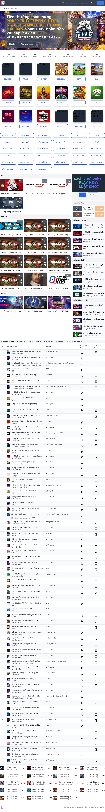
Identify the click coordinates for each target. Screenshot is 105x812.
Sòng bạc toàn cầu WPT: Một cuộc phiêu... (25, 620)
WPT (12, 505)
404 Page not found (11, 8)
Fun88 (13, 727)
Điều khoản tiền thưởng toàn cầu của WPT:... (26, 690)
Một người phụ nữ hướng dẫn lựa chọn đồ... (26, 742)
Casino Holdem (44, 126)
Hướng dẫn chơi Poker (69, 3)
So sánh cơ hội (79, 156)
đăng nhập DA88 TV (18, 524)
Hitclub (13, 582)
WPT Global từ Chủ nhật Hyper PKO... (24, 731)
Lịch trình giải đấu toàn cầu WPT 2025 (24, 539)
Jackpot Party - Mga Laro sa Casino (80, 126)
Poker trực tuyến (17, 464)
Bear (79, 79)
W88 (84, 296)
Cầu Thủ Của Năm (97, 275)
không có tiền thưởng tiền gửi (21, 698)
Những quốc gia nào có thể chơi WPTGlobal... (27, 357)
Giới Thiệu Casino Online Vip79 (22, 479)
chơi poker (43, 169)
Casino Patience (98, 103)
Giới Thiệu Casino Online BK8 (21, 609)
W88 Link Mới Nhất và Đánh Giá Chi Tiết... (25, 380)
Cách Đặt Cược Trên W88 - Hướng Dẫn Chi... (26, 603)
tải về (93, 3)
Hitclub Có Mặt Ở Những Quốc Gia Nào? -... (26, 591)
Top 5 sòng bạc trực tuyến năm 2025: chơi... (26, 433)
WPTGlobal (15, 359)
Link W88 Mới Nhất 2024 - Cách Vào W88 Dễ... (27, 568)
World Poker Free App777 (32, 24)
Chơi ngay (99, 208)
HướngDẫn (15, 475)
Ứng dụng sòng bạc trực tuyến (22, 388)
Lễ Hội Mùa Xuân (97, 256)
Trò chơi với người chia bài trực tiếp (27, 142)
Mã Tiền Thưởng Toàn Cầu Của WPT (93, 228)
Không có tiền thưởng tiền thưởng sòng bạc (26, 365)
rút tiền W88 (15, 441)
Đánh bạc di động (45, 149)
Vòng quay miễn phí (9, 162)
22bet (13, 412)
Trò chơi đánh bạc (27, 135)
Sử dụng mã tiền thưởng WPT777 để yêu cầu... (25, 515)
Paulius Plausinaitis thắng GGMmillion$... (25, 450)
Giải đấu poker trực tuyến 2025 (22, 663)
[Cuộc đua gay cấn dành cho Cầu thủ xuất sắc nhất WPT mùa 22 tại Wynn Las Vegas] (77, 273)
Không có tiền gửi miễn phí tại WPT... (24, 497)
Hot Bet (44, 79)
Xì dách (61, 135)
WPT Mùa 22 (86, 275)
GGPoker (14, 377)
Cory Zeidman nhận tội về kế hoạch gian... (25, 508)
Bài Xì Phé (86, 315)
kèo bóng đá (15, 750)
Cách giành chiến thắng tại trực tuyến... (25, 737)
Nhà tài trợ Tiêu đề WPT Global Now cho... (25, 708)
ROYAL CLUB (61, 126)
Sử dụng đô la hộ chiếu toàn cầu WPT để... (26, 551)
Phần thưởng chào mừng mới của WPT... (25, 667)
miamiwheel (62, 103)
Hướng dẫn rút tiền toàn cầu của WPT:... (25, 545)
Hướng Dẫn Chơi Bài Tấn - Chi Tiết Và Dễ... (26, 702)
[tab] (9, 55)
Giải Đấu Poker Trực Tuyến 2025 (92, 268)
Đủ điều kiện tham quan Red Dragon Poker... (26, 456)
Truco (25, 79)
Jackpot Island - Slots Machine (98, 126)
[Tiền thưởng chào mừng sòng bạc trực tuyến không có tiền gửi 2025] (77, 327)
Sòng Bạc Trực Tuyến (90, 329)
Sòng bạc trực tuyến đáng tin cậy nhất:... (25, 427)
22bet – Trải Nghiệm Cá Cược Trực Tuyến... (26, 409)
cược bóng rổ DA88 (18, 417)
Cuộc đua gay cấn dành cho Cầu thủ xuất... (26, 585)
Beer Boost (61, 79)
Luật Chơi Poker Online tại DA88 (22, 638)
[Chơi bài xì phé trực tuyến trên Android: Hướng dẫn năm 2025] (77, 280)
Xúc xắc (97, 142)
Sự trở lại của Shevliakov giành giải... (24, 678)
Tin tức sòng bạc (80, 162)
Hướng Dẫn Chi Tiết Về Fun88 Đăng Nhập (25, 725)
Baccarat (25, 126)
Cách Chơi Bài (93, 336)
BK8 (84, 289)
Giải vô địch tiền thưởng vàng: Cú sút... (24, 527)
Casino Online (91, 289)
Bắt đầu (12, 40)
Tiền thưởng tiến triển (45, 142)
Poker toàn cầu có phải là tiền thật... (23, 719)
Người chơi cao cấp (80, 149)
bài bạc (14, 452)
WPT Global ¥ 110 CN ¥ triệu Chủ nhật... (25, 760)
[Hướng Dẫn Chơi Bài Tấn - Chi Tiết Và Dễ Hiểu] (77, 334)
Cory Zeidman (16, 510)
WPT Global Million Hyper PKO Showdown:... (26, 684)
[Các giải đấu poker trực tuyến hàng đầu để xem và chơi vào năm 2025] (77, 266)
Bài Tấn (86, 336)
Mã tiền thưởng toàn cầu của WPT (23, 518)
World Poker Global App (88, 213)
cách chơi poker (8, 169)
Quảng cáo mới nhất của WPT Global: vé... (25, 468)
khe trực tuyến (16, 646)
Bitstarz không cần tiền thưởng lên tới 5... (25, 696)
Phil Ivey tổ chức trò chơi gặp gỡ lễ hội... (25, 533)
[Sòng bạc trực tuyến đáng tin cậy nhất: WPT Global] (77, 320)
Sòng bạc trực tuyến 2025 (20, 435)
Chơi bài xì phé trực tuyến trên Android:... (25, 444)
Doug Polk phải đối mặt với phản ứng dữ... (26, 404)
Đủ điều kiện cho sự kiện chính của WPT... (25, 392)
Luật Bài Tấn (101, 336)
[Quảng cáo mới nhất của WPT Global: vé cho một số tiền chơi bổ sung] (77, 240)
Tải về (101, 3)
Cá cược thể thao (62, 142)
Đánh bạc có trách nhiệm (62, 149)
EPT (12, 371)
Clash (97, 79)
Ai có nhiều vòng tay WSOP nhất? (22, 398)
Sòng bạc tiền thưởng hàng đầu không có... (26, 363)
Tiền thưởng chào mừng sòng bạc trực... (25, 754)
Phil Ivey (14, 535)
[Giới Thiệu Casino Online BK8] (77, 287)
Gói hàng (84, 3)
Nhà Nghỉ (99, 315)
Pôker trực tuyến (45, 156)
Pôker (97, 135)
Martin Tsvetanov (17, 353)
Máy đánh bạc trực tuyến (80, 142)
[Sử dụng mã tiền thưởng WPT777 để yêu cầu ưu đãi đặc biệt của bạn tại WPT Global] (77, 226)
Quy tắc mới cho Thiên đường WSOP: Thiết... (26, 615)
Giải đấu (26, 156)
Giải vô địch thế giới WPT (20, 487)
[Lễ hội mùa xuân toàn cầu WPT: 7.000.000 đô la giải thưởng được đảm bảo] (77, 254)
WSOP (84, 249)
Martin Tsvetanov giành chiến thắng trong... (26, 351)
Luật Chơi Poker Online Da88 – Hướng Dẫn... (26, 632)
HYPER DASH (15, 675)
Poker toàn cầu (16, 721)
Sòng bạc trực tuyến (9, 135)
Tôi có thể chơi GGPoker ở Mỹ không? (24, 375)
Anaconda (26, 103)
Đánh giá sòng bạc (98, 149)
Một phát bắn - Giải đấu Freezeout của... (25, 597)
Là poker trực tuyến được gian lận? (23, 462)
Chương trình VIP (27, 149)
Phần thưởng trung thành (62, 162)
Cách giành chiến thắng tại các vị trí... (24, 644)
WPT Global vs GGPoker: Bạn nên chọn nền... (26, 649)
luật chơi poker (26, 169)
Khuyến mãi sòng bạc (98, 156)
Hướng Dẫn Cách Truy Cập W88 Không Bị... (26, 473)
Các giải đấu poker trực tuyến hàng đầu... (25, 661)
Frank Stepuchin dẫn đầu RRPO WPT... (24, 491)
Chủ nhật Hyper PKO (18, 733)
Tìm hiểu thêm (27, 40)
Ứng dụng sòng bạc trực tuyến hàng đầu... (26, 386)
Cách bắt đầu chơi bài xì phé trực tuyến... (25, 574)
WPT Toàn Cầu (87, 235)
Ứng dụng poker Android (20, 446)
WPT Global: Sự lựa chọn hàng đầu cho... (25, 713)
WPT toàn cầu (16, 394)
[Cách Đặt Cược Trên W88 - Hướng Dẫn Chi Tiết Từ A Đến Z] (77, 294)
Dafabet (14, 423)
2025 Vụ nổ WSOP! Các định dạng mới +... (25, 626)
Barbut (8, 126)
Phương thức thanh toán (27, 162)
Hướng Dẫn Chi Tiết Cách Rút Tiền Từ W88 (25, 438)
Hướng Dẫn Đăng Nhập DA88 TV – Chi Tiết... (26, 522)
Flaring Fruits (9, 103)
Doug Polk (93, 315)
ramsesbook (44, 103)
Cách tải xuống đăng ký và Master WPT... (25, 655)
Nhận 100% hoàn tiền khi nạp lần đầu (88, 207)
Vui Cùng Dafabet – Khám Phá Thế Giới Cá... (26, 421)
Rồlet (79, 135)
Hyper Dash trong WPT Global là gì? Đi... (25, 673)
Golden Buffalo (9, 79)
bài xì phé (14, 406)
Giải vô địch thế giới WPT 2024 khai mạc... (25, 485)
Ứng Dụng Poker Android (90, 282)
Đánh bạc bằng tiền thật (98, 162)
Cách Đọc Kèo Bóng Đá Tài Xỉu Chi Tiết (24, 748)
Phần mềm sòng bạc (45, 162)
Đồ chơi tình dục (17, 745)
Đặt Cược (89, 296)
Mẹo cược (61, 156)
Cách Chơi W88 (98, 296)
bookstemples (80, 103)
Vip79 (13, 481)
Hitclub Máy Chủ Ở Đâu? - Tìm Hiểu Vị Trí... (26, 580)
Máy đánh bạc (43, 135)
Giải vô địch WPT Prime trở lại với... (23, 502)
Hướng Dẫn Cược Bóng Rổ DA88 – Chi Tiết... (26, 415)
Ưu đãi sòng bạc (8, 149)
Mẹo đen (14, 739)
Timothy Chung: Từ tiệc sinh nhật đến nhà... (26, 556)
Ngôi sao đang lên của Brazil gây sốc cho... (26, 369)
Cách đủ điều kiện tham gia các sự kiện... (25, 562)
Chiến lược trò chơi (9, 156)
